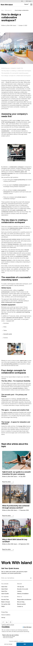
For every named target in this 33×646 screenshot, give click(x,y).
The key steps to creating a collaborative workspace (16, 70)
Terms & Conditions (5, 614)
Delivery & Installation (23, 593)
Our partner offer (5, 604)
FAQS (2, 606)
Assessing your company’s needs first (12, 68)
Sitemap (3, 617)
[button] (31, 5)
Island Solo (4, 586)
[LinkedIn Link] (6, 622)
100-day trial (20, 586)
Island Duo (4, 591)
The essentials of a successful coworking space (14, 73)
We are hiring (20, 602)
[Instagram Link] (10, 622)
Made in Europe (5, 602)
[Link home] (7, 4)
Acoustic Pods (5, 599)
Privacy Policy (4, 612)
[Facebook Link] (3, 622)
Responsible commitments (24, 599)
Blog (2, 10)
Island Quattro (5, 593)
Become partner (21, 604)
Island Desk (4, 589)
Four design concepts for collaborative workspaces (16, 75)
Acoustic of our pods (22, 589)
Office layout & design (8, 10)
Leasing (19, 591)
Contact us (20, 606)
